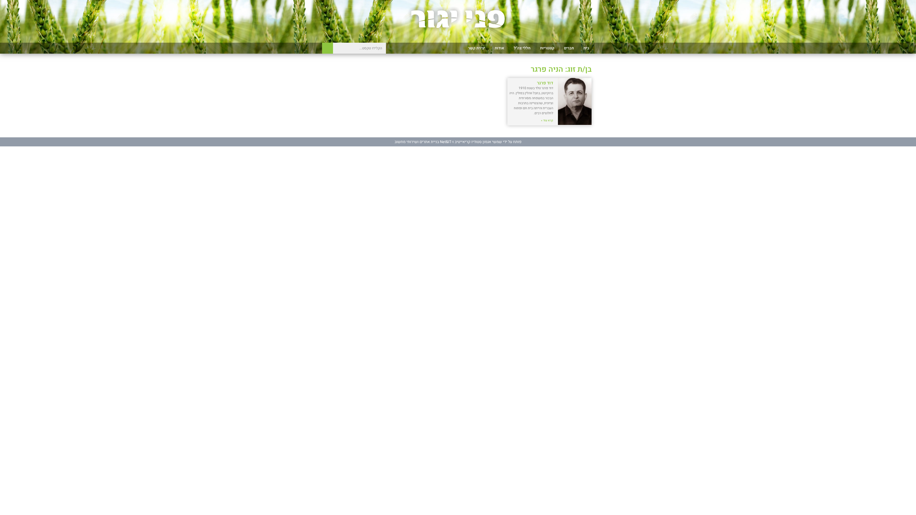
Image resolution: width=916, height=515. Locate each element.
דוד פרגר (545, 83)
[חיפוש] (327, 48)
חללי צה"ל (522, 48)
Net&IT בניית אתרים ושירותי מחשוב (423, 142)
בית (586, 48)
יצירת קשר (476, 48)
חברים (569, 48)
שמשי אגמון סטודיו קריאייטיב (478, 142)
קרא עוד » (547, 120)
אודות (499, 48)
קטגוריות (547, 48)
